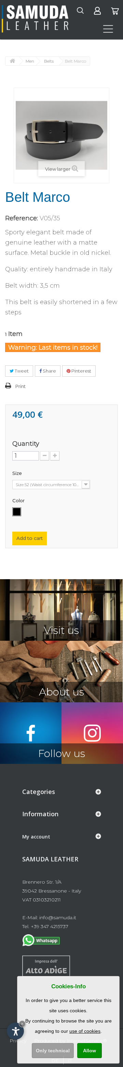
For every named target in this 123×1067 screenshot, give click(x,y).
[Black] (16, 512)
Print (20, 386)
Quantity (25, 443)
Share (49, 371)
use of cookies (84, 1031)
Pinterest (80, 371)
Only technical (53, 1050)
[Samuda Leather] (35, 18)
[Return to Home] (12, 61)
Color (19, 500)
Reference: (21, 218)
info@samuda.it (57, 917)
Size (17, 473)
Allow (89, 1050)
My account (36, 836)
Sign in (104, 8)
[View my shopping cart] (114, 12)
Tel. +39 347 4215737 (45, 926)
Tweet (21, 371)
